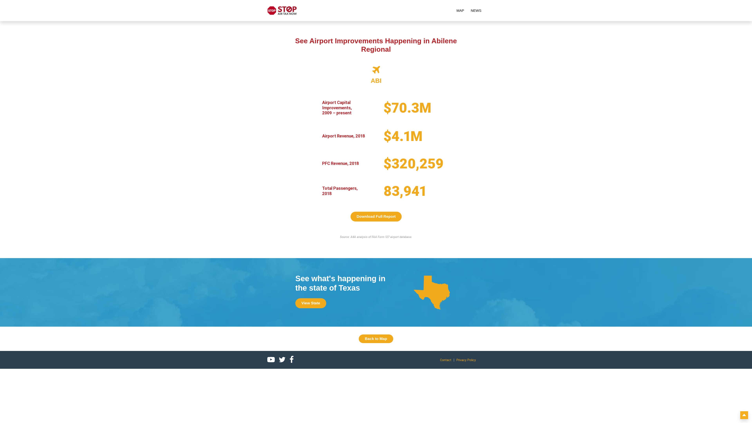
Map (460, 11)
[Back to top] (744, 415)
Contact (445, 360)
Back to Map (376, 339)
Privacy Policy (466, 360)
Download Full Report (376, 216)
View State (310, 303)
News (476, 11)
